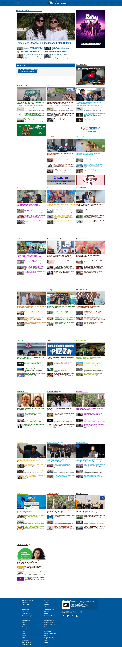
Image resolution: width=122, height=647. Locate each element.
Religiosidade (80, 442)
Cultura (19, 239)
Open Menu (18, 3)
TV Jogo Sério (81, 64)
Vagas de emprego (23, 544)
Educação (50, 290)
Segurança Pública (53, 493)
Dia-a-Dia (20, 290)
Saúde (19, 493)
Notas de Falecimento (54, 391)
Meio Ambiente (81, 340)
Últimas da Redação (23, 10)
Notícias (79, 391)
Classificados (80, 137)
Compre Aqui (21, 188)
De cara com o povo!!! (54, 239)
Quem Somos (66, 600)
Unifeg (78, 493)
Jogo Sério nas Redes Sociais (72, 612)
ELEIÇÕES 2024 (82, 290)
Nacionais (20, 391)
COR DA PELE (81, 188)
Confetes (50, 188)
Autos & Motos (52, 137)
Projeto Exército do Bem (55, 442)
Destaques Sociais (82, 239)
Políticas (20, 442)
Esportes (20, 340)
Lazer (48, 340)
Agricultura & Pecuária (24, 86)
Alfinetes (50, 86)
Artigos (78, 86)
